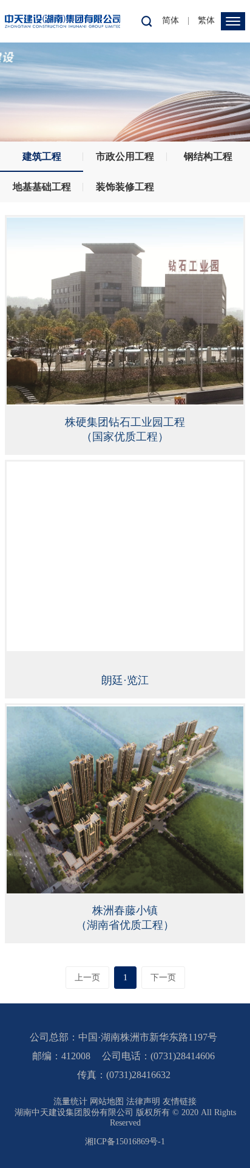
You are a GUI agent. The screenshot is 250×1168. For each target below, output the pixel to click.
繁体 (206, 20)
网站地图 (107, 1101)
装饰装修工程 (125, 187)
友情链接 (180, 1101)
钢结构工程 (208, 156)
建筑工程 (41, 156)
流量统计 (70, 1101)
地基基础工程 (42, 187)
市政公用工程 (125, 156)
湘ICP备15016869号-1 (125, 1141)
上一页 (87, 977)
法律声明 (143, 1101)
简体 (170, 20)
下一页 (163, 977)
